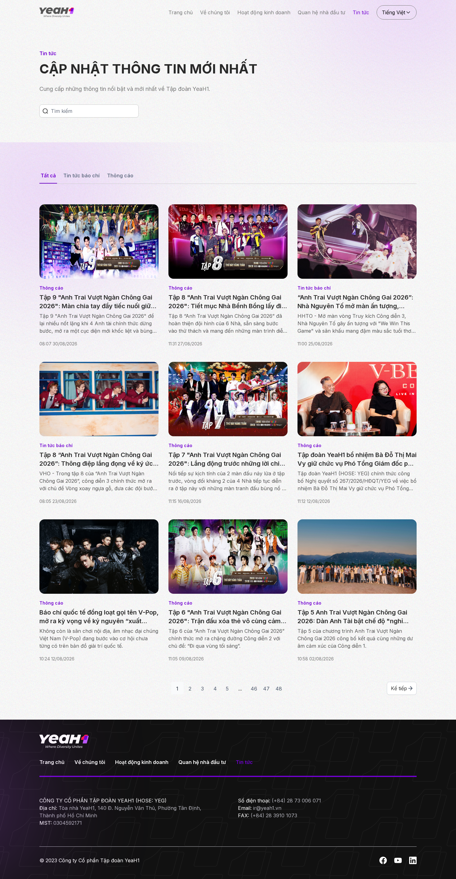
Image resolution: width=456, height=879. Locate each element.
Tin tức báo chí (81, 175)
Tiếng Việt (393, 12)
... (240, 689)
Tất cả (48, 175)
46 (254, 689)
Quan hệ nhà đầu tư (321, 12)
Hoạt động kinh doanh (263, 12)
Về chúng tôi (215, 12)
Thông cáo (120, 175)
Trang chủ (180, 12)
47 (266, 689)
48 (278, 689)
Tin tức (361, 12)
